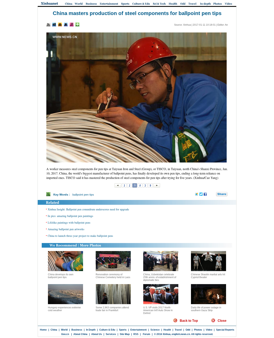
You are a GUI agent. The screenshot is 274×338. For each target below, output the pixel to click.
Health (167, 329)
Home (43, 329)
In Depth (90, 329)
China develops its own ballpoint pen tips (60, 276)
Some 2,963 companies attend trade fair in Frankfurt (112, 309)
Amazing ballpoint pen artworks (66, 229)
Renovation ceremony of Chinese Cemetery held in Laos (113, 276)
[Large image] (72, 24)
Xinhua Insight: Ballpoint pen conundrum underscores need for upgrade (88, 209)
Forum (146, 334)
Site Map (125, 334)
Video (209, 329)
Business (76, 329)
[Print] (60, 24)
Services (111, 334)
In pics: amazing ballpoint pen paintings (70, 216)
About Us (96, 334)
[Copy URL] (66, 24)
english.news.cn (181, 334)
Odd (188, 329)
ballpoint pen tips (83, 194)
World (64, 329)
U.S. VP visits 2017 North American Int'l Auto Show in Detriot (158, 310)
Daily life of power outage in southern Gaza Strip (206, 309)
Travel (178, 329)
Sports (123, 329)
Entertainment (138, 329)
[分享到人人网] (213, 194)
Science (155, 329)
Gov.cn (65, 334)
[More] (77, 24)
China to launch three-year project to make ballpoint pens (80, 236)
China (54, 329)
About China (80, 334)
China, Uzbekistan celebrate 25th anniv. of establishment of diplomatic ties (159, 277)
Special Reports (225, 329)
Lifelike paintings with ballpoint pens (69, 222)
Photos (198, 329)
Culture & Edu (107, 329)
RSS (135, 334)
